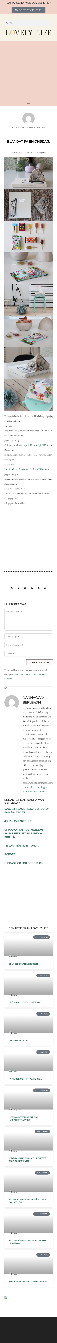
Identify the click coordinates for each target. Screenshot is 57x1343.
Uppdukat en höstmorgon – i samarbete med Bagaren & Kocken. (25, 833)
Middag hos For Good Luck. (23, 863)
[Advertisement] (28, 72)
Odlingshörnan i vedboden (23, 964)
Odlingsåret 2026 (18, 1041)
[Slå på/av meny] (28, 102)
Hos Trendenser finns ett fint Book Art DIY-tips (25, 469)
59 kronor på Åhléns (39, 445)
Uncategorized (41, 152)
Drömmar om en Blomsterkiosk (25, 1002)
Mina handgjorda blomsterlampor (28, 1282)
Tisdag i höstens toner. (21, 845)
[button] (11, 588)
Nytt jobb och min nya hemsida (25, 1079)
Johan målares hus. (18, 821)
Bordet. (9, 854)
